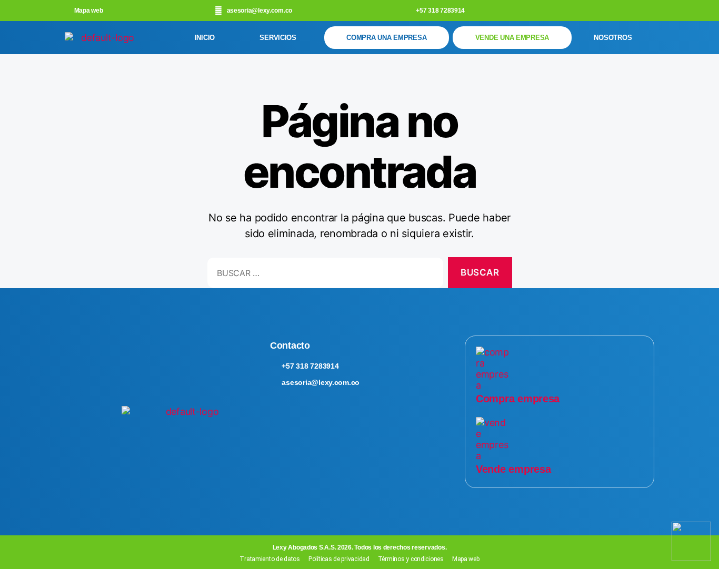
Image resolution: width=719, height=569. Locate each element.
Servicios (277, 38)
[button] (280, 37)
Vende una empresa (512, 38)
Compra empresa (518, 398)
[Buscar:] (323, 274)
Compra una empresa (386, 38)
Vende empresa (513, 469)
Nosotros (613, 38)
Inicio (205, 38)
